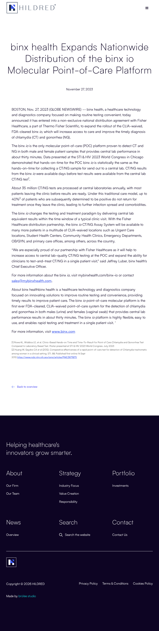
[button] (147, 8)
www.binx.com (63, 331)
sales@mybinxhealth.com (32, 280)
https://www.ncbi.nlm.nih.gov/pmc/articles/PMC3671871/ (47, 357)
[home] (31, 7)
